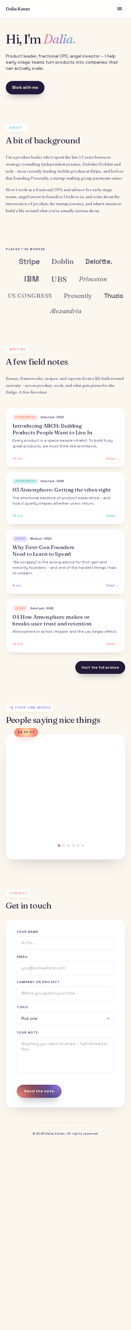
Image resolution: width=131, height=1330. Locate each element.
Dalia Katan (18, 9)
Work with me (25, 87)
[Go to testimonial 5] (73, 845)
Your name (27, 932)
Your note (27, 1032)
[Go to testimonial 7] (82, 845)
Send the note (39, 1091)
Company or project (38, 982)
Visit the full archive (100, 667)
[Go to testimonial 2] (56, 845)
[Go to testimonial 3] (63, 845)
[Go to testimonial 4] (68, 845)
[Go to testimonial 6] (78, 845)
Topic (22, 1007)
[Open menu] (119, 8)
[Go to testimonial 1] (48, 845)
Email (22, 957)
